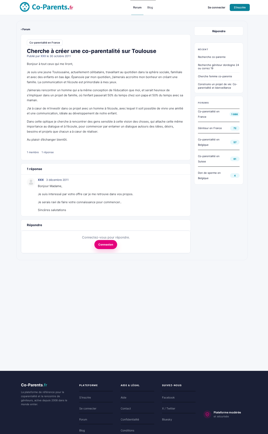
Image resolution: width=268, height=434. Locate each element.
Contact (126, 408)
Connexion (105, 244)
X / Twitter (168, 408)
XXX (43, 56)
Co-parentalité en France (44, 42)
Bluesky (167, 419)
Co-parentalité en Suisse (209, 159)
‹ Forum (25, 29)
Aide (123, 397)
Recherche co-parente (212, 56)
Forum (83, 419)
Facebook (168, 397)
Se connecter (216, 7)
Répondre (218, 31)
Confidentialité (130, 419)
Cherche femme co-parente (215, 76)
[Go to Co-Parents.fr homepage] (46, 7)
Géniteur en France (210, 128)
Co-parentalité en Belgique (209, 142)
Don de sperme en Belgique (209, 175)
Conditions (127, 430)
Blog (82, 430)
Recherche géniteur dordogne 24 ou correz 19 (218, 66)
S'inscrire (240, 7)
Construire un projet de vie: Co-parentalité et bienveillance (217, 86)
